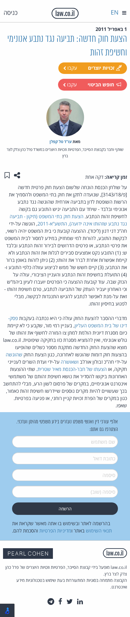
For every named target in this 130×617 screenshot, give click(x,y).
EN (115, 12)
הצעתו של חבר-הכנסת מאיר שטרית (72, 369)
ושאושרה (70, 362)
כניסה (11, 12)
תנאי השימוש (99, 530)
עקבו (71, 68)
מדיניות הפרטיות (55, 530)
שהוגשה (14, 354)
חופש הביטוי (100, 84)
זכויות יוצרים (101, 68)
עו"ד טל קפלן (61, 141)
